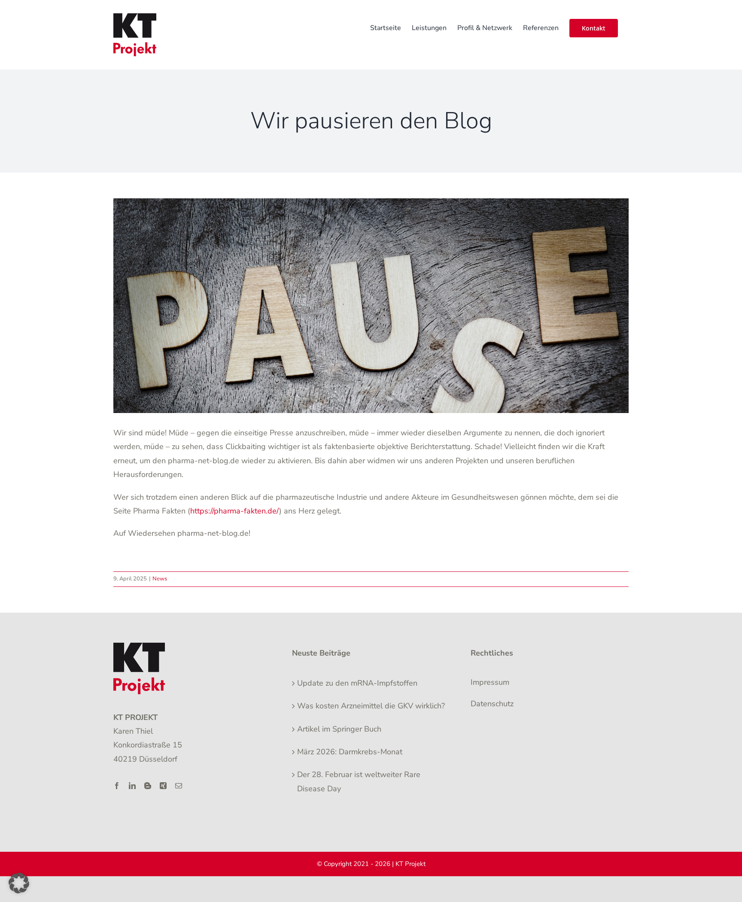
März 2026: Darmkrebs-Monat (349, 752)
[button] (19, 883)
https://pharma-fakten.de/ (234, 511)
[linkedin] (132, 785)
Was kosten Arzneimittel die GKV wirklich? (371, 706)
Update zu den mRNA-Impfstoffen (357, 683)
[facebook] (116, 785)
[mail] (178, 785)
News (159, 579)
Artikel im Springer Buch (339, 729)
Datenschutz (492, 704)
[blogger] (147, 785)
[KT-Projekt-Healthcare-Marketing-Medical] (139, 646)
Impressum (490, 682)
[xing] (163, 785)
